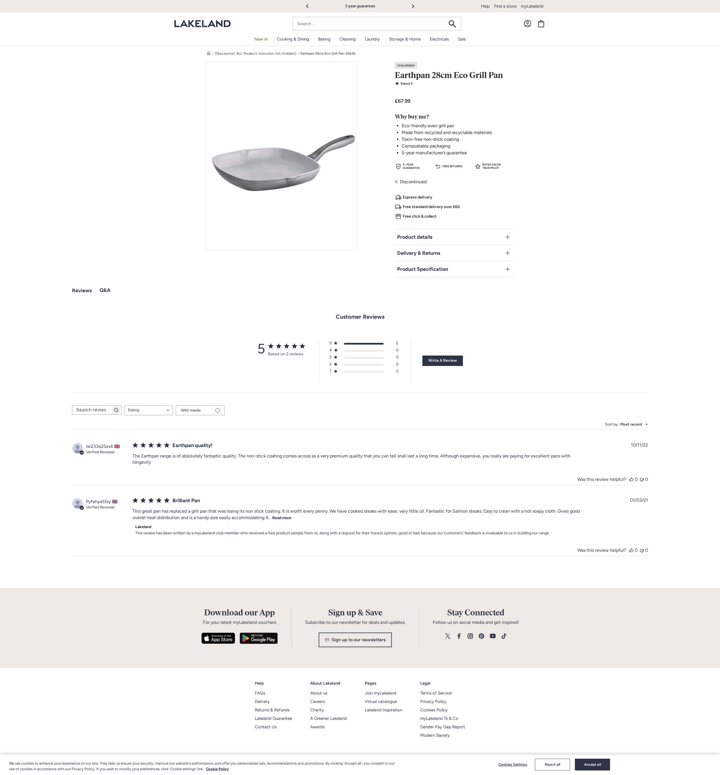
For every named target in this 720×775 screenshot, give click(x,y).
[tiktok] (504, 636)
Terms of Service (436, 693)
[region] (360, 765)
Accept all (592, 764)
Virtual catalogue (381, 701)
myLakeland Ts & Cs (439, 718)
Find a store (505, 6)
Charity (317, 710)
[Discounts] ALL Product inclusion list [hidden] (255, 53)
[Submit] (454, 23)
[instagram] (470, 636)
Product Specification (422, 269)
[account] (527, 23)
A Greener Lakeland (328, 718)
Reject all (552, 764)
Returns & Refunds (272, 710)
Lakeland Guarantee (273, 718)
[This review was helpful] (631, 479)
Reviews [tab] (82, 290)
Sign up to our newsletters (359, 639)
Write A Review (442, 360)
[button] (310, 6)
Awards (317, 726)
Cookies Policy (434, 710)
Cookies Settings (512, 764)
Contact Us (266, 726)
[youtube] (492, 636)
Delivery (262, 701)
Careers (317, 701)
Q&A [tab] (105, 290)
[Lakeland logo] (202, 24)
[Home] (208, 53)
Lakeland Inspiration (383, 710)
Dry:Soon (372, 6)
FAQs (260, 693)
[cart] (541, 23)
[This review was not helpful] (642, 479)
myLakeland (532, 6)
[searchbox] (91, 410)
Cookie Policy (217, 769)
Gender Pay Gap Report (442, 726)
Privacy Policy (433, 701)
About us (318, 693)
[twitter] (447, 636)
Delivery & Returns (418, 253)
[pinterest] (481, 636)
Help (485, 6)
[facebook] (459, 636)
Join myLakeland (380, 693)
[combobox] (376, 23)
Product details (414, 237)
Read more (281, 517)
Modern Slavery (435, 735)
